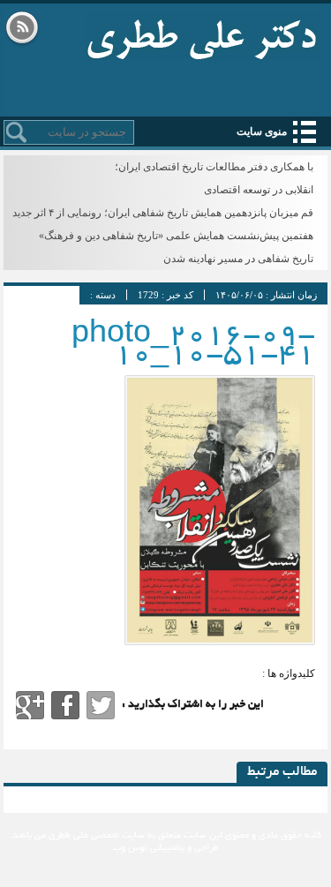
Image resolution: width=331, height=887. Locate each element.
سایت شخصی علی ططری (202, 35)
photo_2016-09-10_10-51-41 (193, 346)
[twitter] (101, 705)
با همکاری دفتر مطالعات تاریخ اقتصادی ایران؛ (214, 167)
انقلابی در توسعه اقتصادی (258, 190)
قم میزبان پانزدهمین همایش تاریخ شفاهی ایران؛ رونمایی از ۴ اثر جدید (162, 213)
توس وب (130, 848)
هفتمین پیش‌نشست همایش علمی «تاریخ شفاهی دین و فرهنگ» (176, 235)
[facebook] (65, 705)
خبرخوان (22, 29)
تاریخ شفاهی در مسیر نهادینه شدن (238, 258)
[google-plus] (30, 705)
